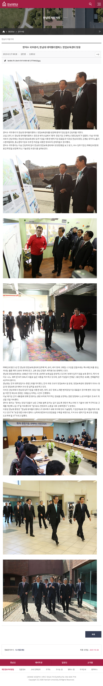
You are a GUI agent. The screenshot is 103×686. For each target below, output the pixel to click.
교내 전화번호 (36, 669)
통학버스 (94, 669)
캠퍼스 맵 (71, 669)
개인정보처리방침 (8, 669)
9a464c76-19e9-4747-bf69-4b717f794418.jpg (24, 60)
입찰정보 (22, 669)
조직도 (48, 669)
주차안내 (83, 669)
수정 (97, 54)
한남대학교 (10, 4)
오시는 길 (59, 669)
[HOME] (4, 31)
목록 (93, 634)
